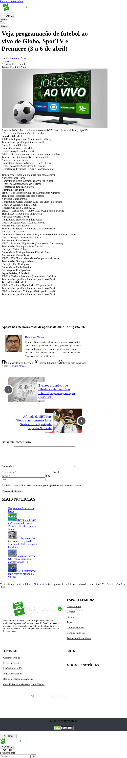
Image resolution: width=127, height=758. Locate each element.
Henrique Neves (16, 366)
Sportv (5, 319)
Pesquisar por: (7, 752)
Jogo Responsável (12, 673)
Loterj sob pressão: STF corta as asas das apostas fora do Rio (22, 559)
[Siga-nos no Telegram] (97, 659)
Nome (5, 472)
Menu (4, 19)
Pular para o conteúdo (11, 1)
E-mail (56, 472)
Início (19, 584)
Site (48, 475)
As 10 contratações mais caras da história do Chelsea (22, 573)
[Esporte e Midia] (20, 10)
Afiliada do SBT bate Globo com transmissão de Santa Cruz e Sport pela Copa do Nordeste (34, 422)
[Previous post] (8, 390)
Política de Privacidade (79, 638)
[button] (2, 23)
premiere (6, 313)
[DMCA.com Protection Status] (64, 728)
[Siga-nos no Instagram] (76, 659)
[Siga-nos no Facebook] (83, 659)
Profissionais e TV (12, 668)
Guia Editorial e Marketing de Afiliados (23, 684)
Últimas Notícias (33, 584)
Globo (5, 308)
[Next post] (82, 421)
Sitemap (71, 617)
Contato (71, 611)
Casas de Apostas (12, 663)
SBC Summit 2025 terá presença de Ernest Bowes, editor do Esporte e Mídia (22, 525)
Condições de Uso (76, 633)
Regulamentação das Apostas (18, 679)
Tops (69, 622)
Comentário (8, 466)
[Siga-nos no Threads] (90, 659)
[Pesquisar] (33, 756)
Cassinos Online (11, 657)
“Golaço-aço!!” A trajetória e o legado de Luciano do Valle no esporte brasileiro (23, 542)
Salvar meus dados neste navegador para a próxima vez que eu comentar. (44, 485)
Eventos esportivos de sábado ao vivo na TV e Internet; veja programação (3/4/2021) (56, 391)
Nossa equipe (74, 606)
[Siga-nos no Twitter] (69, 659)
